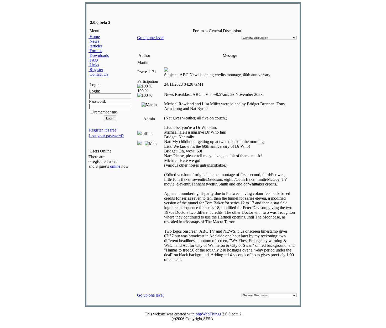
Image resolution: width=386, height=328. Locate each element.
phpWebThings (208, 314)
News (93, 41)
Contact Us (98, 74)
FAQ (93, 60)
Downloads (98, 55)
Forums (95, 50)
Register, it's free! (103, 130)
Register (95, 69)
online (115, 166)
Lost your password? (106, 136)
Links (93, 65)
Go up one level (150, 37)
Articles (95, 46)
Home (94, 36)
